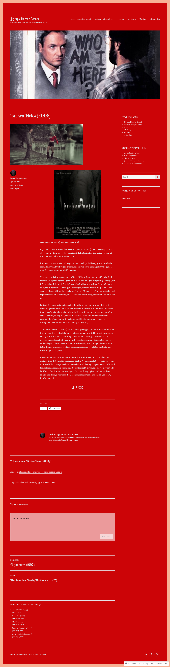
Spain (17, 189)
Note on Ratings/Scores (104, 19)
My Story (132, 19)
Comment (106, 536)
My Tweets (126, 199)
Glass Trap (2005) (18, 616)
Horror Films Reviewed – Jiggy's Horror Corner (40, 472)
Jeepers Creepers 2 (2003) (22, 628)
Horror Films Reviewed (80, 19)
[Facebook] (151, 654)
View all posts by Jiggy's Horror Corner (63, 440)
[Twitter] (146, 654)
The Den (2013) (17, 622)
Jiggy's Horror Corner (24, 19)
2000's (13, 185)
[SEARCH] (157, 177)
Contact (142, 19)
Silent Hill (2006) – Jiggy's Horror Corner (37, 482)
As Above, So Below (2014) (22, 634)
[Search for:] (138, 177)
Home (121, 19)
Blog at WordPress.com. (38, 655)
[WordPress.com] (156, 654)
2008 (12, 189)
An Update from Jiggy (20, 610)
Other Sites (155, 19)
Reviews (20, 185)
